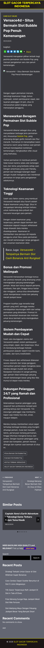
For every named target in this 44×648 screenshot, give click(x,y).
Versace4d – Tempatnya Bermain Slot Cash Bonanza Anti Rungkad (23, 254)
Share (28, 52)
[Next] (38, 519)
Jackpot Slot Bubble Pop (13, 458)
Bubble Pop (22, 136)
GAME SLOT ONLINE (10, 16)
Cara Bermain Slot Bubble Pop (15, 453)
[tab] (17, 531)
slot (4, 628)
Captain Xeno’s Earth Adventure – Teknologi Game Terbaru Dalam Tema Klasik (21, 516)
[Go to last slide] (6, 519)
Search (6, 554)
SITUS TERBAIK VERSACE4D (14, 462)
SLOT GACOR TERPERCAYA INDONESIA (18, 467)
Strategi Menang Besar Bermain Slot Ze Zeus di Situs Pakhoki (33, 484)
